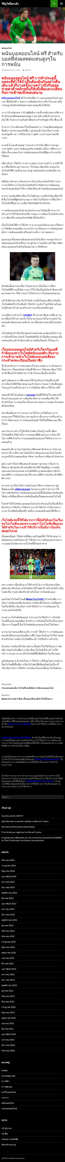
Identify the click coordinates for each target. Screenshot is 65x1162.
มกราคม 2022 (8, 974)
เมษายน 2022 (8, 958)
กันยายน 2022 (8, 931)
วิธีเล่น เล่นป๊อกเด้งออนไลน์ (47, 759)
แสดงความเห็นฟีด (10, 1139)
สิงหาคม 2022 (8, 936)
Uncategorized (8, 1075)
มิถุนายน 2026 (8, 871)
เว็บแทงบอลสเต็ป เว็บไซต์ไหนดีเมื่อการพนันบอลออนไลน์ (28, 686)
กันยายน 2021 (8, 996)
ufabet (5, 1070)
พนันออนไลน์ (7, 48)
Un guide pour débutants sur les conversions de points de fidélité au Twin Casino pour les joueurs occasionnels (32, 839)
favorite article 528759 (12, 816)
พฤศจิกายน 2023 (9, 892)
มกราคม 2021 (8, 1039)
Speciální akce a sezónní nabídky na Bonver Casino (25, 821)
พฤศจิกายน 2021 (9, 985)
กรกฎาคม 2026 (9, 865)
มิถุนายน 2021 (8, 1012)
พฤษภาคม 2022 (9, 952)
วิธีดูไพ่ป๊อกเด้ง (10, 3)
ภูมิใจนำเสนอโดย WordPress (13, 1158)
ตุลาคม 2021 (7, 990)
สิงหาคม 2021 (8, 1001)
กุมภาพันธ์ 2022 (9, 969)
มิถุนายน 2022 (8, 947)
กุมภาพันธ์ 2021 (9, 1034)
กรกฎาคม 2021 (9, 1007)
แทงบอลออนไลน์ (9, 1108)
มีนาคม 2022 (8, 963)
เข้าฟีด (5, 1133)
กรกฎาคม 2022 (9, 941)
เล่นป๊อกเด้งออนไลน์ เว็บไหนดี (39, 781)
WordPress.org (9, 1144)
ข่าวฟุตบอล (7, 1086)
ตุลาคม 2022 (7, 925)
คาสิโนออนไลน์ (9, 1092)
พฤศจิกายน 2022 (9, 920)
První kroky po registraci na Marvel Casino (21, 832)
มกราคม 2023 (8, 909)
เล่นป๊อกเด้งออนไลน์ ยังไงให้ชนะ (16, 737)
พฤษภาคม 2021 (9, 1018)
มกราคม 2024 (8, 882)
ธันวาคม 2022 (8, 914)
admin (28, 70)
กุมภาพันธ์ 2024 (9, 876)
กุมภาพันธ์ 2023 (9, 903)
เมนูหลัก (61, 3)
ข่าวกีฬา (5, 1081)
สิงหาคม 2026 (8, 860)
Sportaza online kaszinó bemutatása (18, 826)
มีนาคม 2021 (8, 1028)
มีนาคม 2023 (8, 898)
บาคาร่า (5, 1097)
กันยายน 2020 (8, 1050)
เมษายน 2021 (8, 1023)
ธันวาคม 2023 (8, 887)
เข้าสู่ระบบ (6, 1128)
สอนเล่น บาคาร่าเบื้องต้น (19, 724)
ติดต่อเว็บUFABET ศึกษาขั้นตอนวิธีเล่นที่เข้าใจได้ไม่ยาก (27, 697)
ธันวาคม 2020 (8, 1045)
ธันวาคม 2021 (8, 980)
